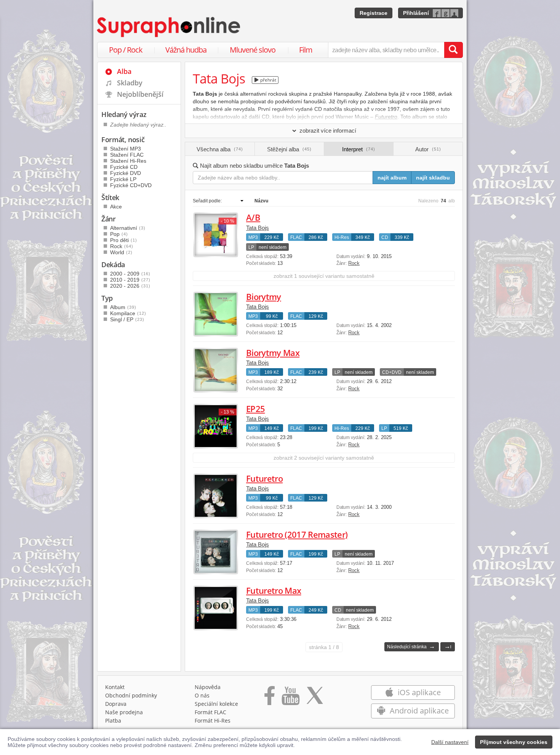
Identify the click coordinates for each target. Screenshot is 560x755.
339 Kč (402, 237)
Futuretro (264, 478)
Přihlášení (416, 13)
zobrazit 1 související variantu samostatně (324, 276)
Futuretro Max (273, 590)
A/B (253, 217)
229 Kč (271, 237)
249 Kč (316, 610)
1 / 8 (324, 647)
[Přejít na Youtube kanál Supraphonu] (290, 698)
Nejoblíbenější (140, 94)
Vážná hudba (185, 50)
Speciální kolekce (216, 703)
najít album (392, 178)
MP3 (253, 237)
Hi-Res (341, 237)
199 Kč (316, 428)
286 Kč (316, 237)
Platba (113, 720)
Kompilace (128, 313)
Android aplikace (418, 710)
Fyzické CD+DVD (131, 185)
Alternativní (128, 228)
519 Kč (401, 428)
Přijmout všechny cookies (513, 742)
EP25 (255, 408)
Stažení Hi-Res (128, 161)
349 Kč (362, 237)
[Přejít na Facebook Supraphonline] (269, 698)
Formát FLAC (210, 712)
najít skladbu (433, 178)
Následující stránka (411, 646)
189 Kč (271, 372)
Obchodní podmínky (131, 695)
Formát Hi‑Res (212, 720)
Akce (116, 207)
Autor (428, 149)
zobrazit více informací (327, 130)
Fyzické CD (124, 167)
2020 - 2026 (130, 286)
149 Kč (271, 428)
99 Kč (272, 316)
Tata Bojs (257, 227)
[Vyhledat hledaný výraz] (453, 50)
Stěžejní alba (289, 149)
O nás (202, 695)
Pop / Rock (125, 50)
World (121, 252)
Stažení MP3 (125, 149)
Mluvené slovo (252, 50)
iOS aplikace (418, 692)
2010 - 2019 (130, 280)
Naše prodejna (124, 712)
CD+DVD (392, 372)
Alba (124, 71)
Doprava (115, 703)
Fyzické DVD (125, 173)
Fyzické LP (123, 179)
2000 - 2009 (130, 274)
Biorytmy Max (272, 352)
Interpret (358, 149)
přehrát (267, 80)
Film (305, 50)
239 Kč (316, 372)
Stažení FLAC (127, 155)
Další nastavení (450, 742)
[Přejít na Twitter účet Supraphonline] (314, 698)
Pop (119, 234)
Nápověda (208, 687)
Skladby (129, 82)
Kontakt (115, 687)
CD (384, 237)
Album (123, 307)
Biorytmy (263, 296)
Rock (354, 263)
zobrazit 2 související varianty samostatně (324, 458)
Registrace (373, 13)
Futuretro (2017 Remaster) (297, 534)
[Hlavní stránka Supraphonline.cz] (169, 27)
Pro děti (123, 240)
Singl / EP (127, 319)
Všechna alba (220, 149)
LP (251, 247)
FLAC (296, 237)
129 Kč (316, 316)
